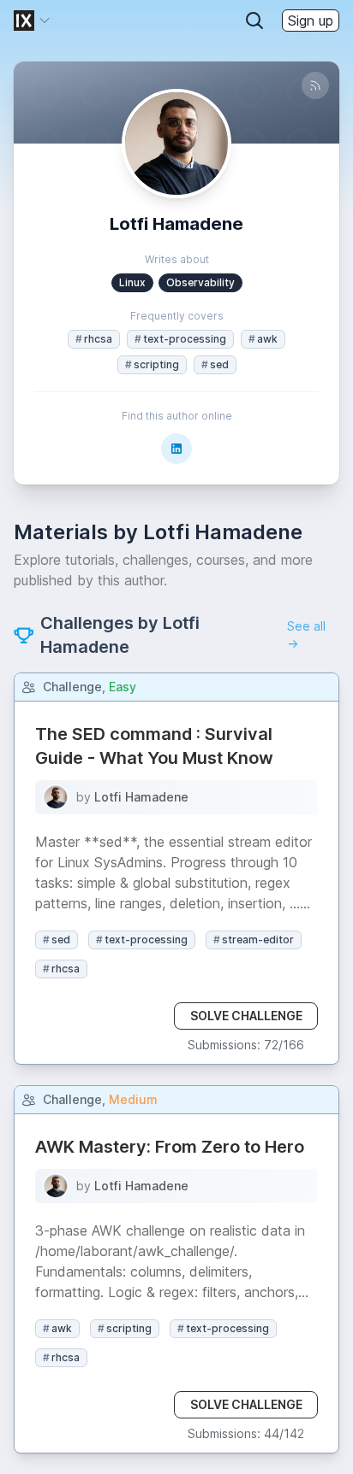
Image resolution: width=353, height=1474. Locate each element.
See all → (306, 634)
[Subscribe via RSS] (315, 85)
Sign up (310, 20)
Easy (122, 686)
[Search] (254, 20)
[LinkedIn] (176, 448)
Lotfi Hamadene (141, 797)
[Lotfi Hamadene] (56, 797)
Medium (133, 1099)
